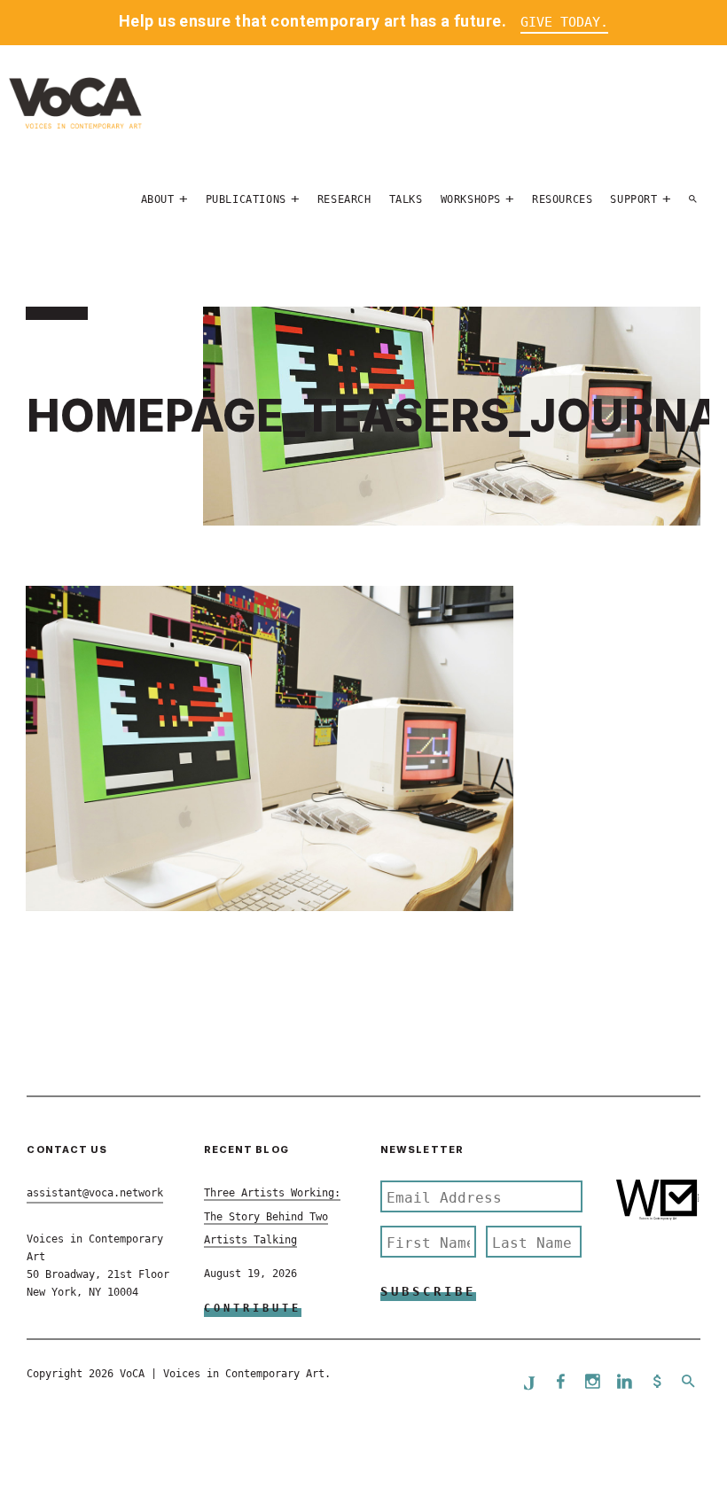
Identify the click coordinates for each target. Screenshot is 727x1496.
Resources (562, 199)
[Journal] (529, 1382)
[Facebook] (561, 1383)
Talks (406, 199)
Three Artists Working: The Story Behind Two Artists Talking (272, 1216)
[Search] (693, 199)
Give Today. (564, 22)
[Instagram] (593, 1383)
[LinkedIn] (625, 1383)
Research (344, 199)
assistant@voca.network (95, 1193)
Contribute (252, 1308)
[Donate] (656, 1383)
